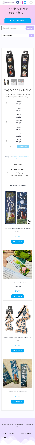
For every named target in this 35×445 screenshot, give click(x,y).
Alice (19, 114)
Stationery (17, 159)
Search (29, 28)
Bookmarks (25, 157)
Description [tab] (18, 164)
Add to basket (23, 146)
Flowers (19, 121)
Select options (17, 401)
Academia (18, 102)
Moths (19, 108)
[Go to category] (31, 35)
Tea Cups (19, 133)
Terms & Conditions (10, 434)
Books (19, 140)
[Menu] (31, 2)
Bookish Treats (17, 157)
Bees (19, 127)
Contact (6, 437)
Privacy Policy (26, 434)
